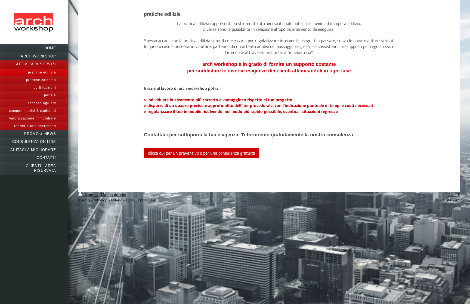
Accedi (454, 194)
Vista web (451, 200)
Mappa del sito (113, 194)
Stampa (91, 194)
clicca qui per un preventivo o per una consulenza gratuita (201, 153)
